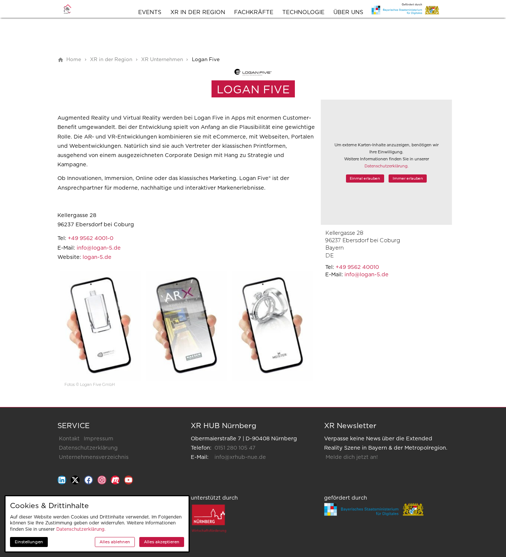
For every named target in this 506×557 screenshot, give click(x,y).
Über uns (348, 12)
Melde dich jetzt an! (352, 457)
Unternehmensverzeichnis (94, 457)
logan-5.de (97, 257)
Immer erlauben (408, 178)
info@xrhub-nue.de (240, 457)
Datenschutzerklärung (88, 448)
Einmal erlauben (365, 178)
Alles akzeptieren (161, 542)
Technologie (303, 12)
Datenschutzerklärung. (386, 166)
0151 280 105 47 (235, 448)
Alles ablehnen (115, 542)
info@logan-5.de (366, 274)
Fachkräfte (253, 12)
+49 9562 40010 (357, 267)
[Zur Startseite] (73, 8)
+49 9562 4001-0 (90, 238)
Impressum (98, 438)
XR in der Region (197, 12)
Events (150, 12)
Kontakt (69, 438)
